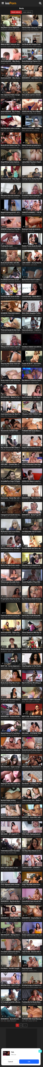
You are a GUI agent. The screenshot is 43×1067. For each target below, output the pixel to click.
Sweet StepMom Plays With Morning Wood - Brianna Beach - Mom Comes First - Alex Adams (32, 582)
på (23, 685)
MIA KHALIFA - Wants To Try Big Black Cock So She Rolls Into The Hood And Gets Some (11, 397)
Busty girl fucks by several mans (32, 229)
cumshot (4, 80)
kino (26, 147)
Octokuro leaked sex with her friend (32, 347)
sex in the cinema (34, 147)
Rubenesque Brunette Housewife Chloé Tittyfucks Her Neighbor (11, 582)
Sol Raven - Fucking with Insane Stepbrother (32, 783)
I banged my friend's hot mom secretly (11, 515)
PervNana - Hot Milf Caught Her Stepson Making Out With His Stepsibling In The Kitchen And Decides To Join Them (11, 968)
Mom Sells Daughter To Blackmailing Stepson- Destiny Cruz (32, 313)
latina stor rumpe (13, 987)
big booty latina (9, 903)
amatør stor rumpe (17, 617)
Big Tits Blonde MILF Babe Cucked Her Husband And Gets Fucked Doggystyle (11, 447)
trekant (3, 147)
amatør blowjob (20, 332)
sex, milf (25, 1021)
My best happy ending (8, 800)
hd (36, 1021)
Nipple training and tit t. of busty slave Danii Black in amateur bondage (11, 212)
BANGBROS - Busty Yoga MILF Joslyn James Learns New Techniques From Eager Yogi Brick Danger (32, 515)
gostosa (16, 769)
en (23, 550)
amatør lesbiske (33, 248)
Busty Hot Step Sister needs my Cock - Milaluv (11, 565)
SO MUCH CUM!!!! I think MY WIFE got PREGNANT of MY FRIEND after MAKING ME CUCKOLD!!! (32, 699)
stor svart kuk (12, 399)
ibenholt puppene (34, 920)
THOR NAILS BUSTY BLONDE (10, 851)
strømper (4, 634)
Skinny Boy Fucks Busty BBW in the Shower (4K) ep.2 (32, 615)
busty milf (28, 399)
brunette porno (18, 886)
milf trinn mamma (35, 853)
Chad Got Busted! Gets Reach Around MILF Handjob (32, 464)
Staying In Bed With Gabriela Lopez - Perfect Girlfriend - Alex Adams (11, 783)
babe (2, 416)
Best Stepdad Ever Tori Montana (11, 548)
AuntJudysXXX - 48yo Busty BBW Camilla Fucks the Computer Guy (11, 78)
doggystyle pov (14, 685)
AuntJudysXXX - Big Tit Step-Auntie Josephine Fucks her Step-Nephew (11, 111)
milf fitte (12, 265)
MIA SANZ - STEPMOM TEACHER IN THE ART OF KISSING (32, 733)
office (2, 1004)
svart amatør (9, 214)
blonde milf (4, 265)
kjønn (24, 349)
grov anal (14, 466)
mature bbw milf (14, 63)
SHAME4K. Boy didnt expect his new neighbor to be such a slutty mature (11, 313)
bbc (18, 399)
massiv (24, 954)
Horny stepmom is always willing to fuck (11, 750)
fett (7, 853)
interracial (4, 281)
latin (2, 903)
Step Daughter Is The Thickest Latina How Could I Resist (32, 666)
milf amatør (5, 685)
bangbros (4, 399)
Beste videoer (16, 12)
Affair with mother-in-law (9, 868)
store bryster (20, 113)
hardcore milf (5, 433)
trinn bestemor (6, 349)
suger (7, 248)
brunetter (29, 802)
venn (23, 987)
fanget (3, 63)
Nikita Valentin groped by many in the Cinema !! (32, 145)
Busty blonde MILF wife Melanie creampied (11, 263)
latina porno (26, 668)
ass (17, 147)
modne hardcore (10, 113)
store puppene (11, 147)
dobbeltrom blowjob (7, 332)
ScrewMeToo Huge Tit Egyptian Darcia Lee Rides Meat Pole (11, 481)
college (33, 164)
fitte (31, 63)
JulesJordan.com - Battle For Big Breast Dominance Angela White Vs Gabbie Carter (32, 800)
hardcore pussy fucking (12, 601)
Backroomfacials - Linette (31, 128)
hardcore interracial (28, 601)
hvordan (24, 449)
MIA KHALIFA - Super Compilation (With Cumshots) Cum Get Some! (11, 767)
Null (12, 315)
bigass (9, 46)
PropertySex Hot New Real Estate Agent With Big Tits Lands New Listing (11, 699)
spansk (17, 903)
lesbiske (24, 248)
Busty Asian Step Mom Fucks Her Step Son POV (11, 683)
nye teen (4, 315)
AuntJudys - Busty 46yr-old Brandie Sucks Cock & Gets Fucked (11, 498)
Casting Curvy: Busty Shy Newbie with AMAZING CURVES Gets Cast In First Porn (32, 179)
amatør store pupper (34, 298)
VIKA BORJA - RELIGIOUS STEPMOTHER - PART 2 (32, 767)
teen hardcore (26, 214)
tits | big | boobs (20, 970)
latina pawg (26, 80)
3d (23, 281)
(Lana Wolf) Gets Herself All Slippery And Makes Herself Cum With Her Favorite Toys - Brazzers (32, 901)
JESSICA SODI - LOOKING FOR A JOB (32, 868)
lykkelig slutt (5, 802)
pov (8, 130)
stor (23, 147)
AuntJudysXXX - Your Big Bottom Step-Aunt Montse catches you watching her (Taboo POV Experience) (32, 397)
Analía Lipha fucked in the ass (32, 935)
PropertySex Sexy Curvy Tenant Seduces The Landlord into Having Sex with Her (11, 599)
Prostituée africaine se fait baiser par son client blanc (11, 279)
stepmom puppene (7, 752)
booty (31, 500)
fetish (6, 533)
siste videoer (27, 12)
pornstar (25, 382)
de (23, 97)
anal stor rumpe (32, 937)
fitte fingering (9, 416)
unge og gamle (17, 46)
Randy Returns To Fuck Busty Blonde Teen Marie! (11, 733)
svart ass (25, 651)
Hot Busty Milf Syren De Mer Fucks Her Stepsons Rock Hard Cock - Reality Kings (11, 296)
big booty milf (38, 500)
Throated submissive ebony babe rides (11, 952)
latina (24, 164)
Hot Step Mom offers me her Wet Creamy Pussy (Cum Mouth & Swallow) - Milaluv (11, 128)
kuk (19, 483)
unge (28, 29)
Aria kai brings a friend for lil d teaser (32, 985)
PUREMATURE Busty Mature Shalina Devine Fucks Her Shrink (32, 431)
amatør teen (13, 248)
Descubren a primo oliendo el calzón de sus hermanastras (32, 95)
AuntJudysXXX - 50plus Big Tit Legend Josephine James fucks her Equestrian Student (11, 632)
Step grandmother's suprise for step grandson (11, 347)
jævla (2, 113)
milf (7, 63)
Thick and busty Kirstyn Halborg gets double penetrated (11, 330)
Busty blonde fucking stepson (32, 750)
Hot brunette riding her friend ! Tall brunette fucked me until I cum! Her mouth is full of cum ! (32, 27)
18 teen (24, 416)
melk (38, 466)
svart (2, 701)
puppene (32, 349)
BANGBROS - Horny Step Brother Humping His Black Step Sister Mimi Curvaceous (32, 649)
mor (2, 869)
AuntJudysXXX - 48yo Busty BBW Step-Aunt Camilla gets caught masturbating (11, 61)
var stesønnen (5, 668)
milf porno (36, 769)
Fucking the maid (7, 246)
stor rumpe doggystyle (19, 298)
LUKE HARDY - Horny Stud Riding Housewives (32, 263)
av (27, 231)
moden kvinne (35, 365)
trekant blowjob (32, 954)
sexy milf (25, 517)
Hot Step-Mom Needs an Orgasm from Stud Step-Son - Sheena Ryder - (32, 851)
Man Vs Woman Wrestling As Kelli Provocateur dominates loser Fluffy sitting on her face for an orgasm (32, 683)
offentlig (12, 97)
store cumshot (12, 483)
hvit (35, 970)
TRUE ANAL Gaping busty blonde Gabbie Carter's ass (32, 834)
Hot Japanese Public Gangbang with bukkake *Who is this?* (11, 95)
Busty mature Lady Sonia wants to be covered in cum (11, 380)
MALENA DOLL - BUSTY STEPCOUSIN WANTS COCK (11, 985)
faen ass (11, 533)
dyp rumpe (34, 382)
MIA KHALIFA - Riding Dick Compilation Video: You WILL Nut (11, 935)
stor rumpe (34, 29)
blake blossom (11, 1021)
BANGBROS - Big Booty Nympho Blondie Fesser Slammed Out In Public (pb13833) (11, 901)
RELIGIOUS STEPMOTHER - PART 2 (11, 431)
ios (10, 3)
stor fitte (30, 819)
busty (30, 46)
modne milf (32, 113)
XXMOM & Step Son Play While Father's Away (11, 229)
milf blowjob (11, 29)
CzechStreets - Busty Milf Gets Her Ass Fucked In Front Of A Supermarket (32, 296)
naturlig (37, 601)
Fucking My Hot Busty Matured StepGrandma (32, 1002)
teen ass (37, 416)
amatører (31, 181)
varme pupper (5, 567)
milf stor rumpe (15, 433)
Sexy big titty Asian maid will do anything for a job (11, 363)
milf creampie (11, 80)
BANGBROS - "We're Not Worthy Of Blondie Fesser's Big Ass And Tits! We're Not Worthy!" (32, 498)
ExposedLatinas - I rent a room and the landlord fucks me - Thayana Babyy (32, 330)
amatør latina (15, 785)
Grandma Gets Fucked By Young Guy (32, 195)
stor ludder (35, 701)
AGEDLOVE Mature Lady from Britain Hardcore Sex (32, 481)
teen (23, 130)
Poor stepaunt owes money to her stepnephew (11, 884)
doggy (18, 634)
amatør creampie (16, 567)
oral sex (33, 685)
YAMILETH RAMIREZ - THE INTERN (32, 212)
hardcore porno (37, 214)
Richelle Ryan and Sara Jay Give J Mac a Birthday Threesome (32, 548)
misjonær (33, 197)
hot (2, 517)
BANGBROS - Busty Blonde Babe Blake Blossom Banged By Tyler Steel (11, 1019)
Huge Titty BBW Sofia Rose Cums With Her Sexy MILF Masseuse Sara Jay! (32, 884)
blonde (3, 231)
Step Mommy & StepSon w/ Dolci (32, 565)
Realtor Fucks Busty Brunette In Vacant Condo (32, 246)
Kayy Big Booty (27, 968)
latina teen (29, 130)
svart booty (4, 920)
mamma (18, 231)
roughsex (31, 231)
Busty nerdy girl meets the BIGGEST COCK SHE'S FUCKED (11, 649)
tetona (3, 197)
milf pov (3, 130)
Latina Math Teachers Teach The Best (32, 162)
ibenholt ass (33, 651)
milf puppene (18, 181)
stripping (36, 130)
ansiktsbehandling (7, 550)
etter (23, 701)
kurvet (37, 181)
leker (33, 433)
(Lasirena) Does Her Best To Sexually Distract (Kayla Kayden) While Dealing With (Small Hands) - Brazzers (11, 414)
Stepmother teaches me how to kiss (32, 447)
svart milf (25, 634)
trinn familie (36, 584)
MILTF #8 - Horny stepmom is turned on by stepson (11, 666)
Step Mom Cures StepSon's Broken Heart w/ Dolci (11, 27)
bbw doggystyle (17, 164)
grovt (32, 533)
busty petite (20, 365)
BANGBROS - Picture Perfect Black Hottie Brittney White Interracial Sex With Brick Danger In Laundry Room (11, 716)
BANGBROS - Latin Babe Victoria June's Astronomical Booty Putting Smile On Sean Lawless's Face (32, 78)
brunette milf (35, 449)
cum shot (34, 265)
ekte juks (29, 701)
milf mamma (15, 668)
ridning (24, 29)
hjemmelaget (10, 231)
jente (23, 231)
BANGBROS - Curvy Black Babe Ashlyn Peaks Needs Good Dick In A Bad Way (11, 918)
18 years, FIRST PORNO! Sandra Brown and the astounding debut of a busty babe (32, 414)
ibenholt (17, 281)
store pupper (37, 46)
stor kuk (10, 769)
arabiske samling (13, 937)
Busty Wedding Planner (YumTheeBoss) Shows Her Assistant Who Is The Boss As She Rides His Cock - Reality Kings (32, 61)
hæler (37, 785)
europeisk (25, 903)
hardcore (4, 29)
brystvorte (17, 214)
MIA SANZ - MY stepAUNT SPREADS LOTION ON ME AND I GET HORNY (11, 834)
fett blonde (12, 853)
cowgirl (32, 668)
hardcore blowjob (30, 332)
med (2, 97)
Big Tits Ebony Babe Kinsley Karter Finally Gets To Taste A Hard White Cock (32, 599)
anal (10, 164)
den (23, 617)
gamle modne (5, 500)
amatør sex (36, 617)
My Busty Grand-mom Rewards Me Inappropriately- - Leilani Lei (11, 531)
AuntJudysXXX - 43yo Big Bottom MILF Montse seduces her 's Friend (11, 179)
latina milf (25, 500)
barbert (29, 836)
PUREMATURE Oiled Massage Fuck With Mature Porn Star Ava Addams (32, 1019)
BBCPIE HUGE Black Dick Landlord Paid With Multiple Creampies (11, 817)
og (23, 332)
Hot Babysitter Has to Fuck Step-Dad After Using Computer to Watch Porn (32, 531)
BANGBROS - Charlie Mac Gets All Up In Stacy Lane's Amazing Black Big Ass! (32, 918)
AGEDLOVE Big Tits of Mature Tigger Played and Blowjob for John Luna (32, 111)
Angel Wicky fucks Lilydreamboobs (11, 162)
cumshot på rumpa (7, 181)
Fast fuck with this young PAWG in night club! (11, 615)
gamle (17, 349)
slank (11, 130)
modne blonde (20, 265)
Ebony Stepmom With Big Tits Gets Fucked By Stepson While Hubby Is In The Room (32, 632)
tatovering (20, 802)
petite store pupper (32, 987)
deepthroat (28, 97)
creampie (11, 281)
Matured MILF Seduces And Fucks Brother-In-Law (11, 44)
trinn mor (11, 869)
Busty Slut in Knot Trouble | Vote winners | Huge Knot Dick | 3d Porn (32, 279)
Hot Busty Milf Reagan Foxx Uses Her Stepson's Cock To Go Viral (32, 44)
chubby (8, 197)
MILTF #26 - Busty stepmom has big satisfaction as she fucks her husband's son (32, 716)
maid (2, 248)
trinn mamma (31, 466)
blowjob (24, 298)
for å (2, 886)
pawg (29, 584)
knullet (24, 365)
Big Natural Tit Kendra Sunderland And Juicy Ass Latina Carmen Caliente (32, 380)
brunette (4, 46)
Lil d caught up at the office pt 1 (11, 1002)
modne (24, 466)
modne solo (5, 382)
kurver (32, 80)
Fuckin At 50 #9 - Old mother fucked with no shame (32, 363)
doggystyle (25, 63)
